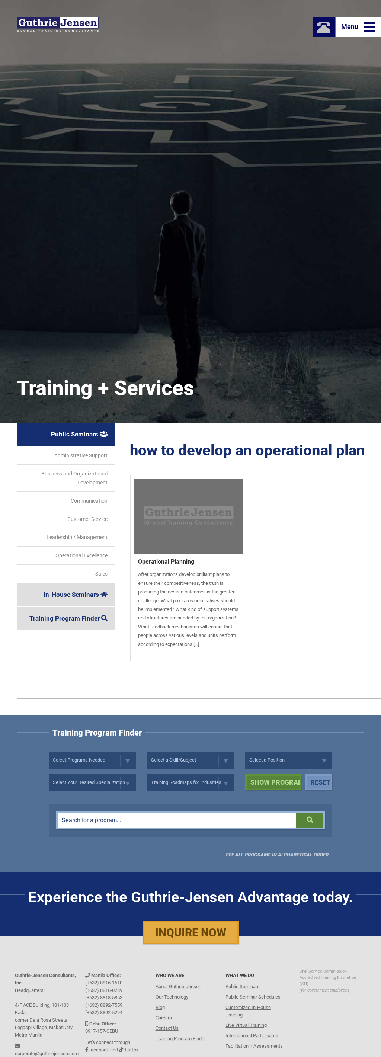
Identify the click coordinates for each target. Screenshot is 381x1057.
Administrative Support (81, 455)
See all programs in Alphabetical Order (277, 855)
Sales (101, 574)
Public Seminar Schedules (253, 995)
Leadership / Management (77, 537)
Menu (350, 27)
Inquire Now (190, 932)
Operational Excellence (81, 555)
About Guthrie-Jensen (178, 984)
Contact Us (167, 1026)
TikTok (131, 1048)
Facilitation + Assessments (254, 1044)
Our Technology (172, 995)
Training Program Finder (65, 618)
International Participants (251, 1034)
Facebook (98, 1048)
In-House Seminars (72, 594)
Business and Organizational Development (74, 478)
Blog (160, 1005)
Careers (164, 1016)
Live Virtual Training (246, 1023)
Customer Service (87, 519)
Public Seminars (75, 434)
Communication (89, 501)
